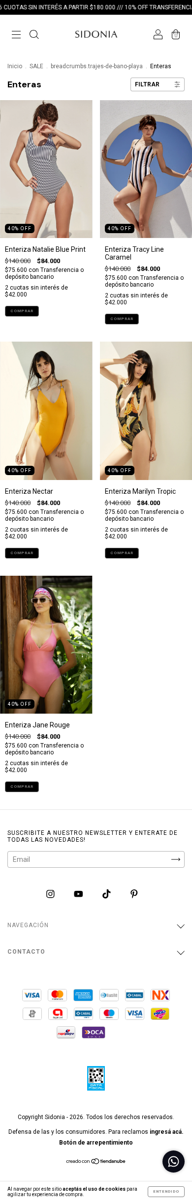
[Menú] (16, 35)
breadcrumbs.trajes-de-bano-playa (97, 66)
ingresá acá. (167, 1131)
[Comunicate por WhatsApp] (173, 1161)
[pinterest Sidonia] (134, 894)
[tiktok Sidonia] (107, 894)
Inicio (14, 66)
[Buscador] (34, 35)
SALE (36, 66)
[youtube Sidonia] (79, 894)
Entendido (166, 1191)
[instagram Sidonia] (51, 894)
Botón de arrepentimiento (96, 1142)
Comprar (21, 311)
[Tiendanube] (96, 1162)
